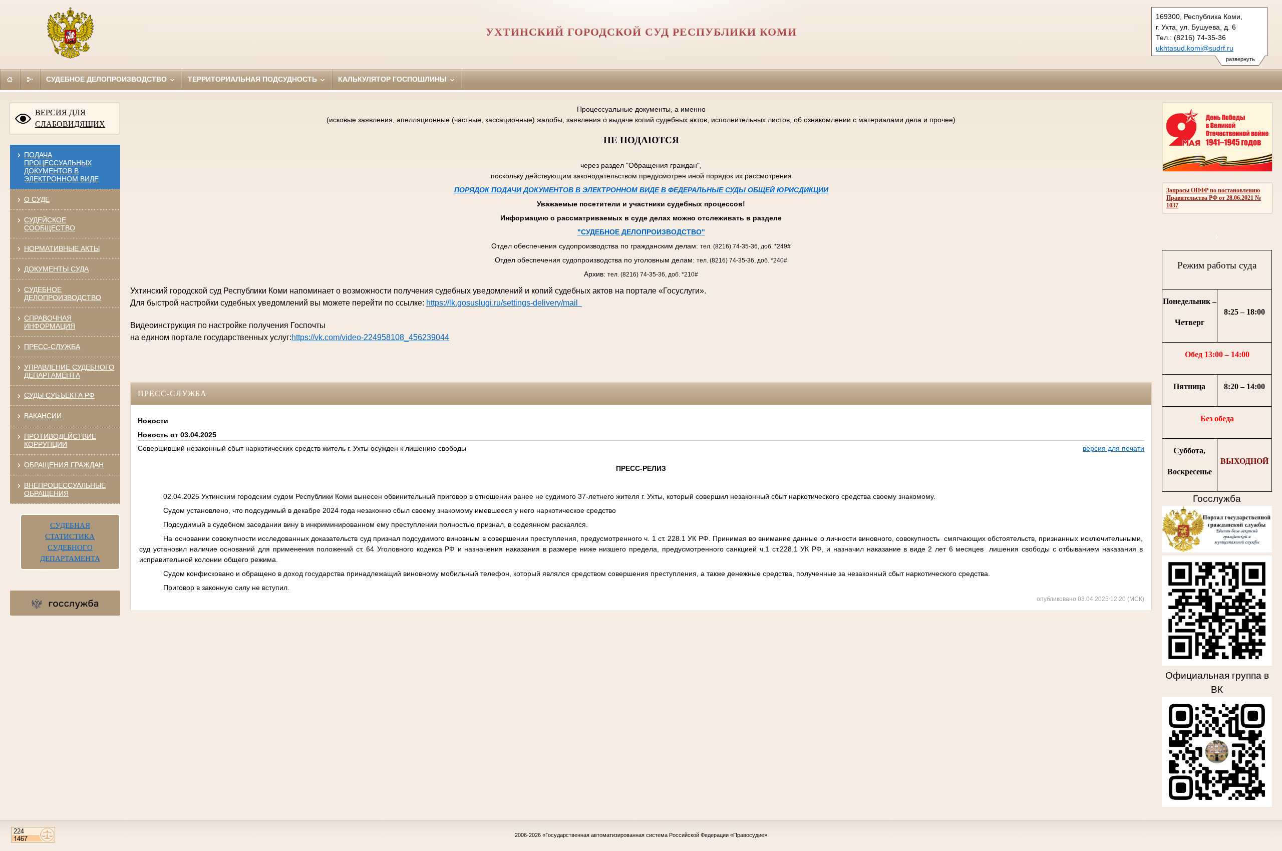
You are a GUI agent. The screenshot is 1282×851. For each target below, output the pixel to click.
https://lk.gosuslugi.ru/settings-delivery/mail (504, 303)
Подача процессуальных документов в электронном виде (61, 167)
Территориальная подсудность (253, 79)
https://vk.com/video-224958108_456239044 (370, 337)
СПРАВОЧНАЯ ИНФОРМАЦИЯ (49, 322)
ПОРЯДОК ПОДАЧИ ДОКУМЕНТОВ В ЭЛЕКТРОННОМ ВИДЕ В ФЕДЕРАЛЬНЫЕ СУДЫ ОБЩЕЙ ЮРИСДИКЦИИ (641, 190)
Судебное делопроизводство (107, 79)
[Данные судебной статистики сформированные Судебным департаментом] (1217, 236)
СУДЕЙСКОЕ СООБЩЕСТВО (49, 224)
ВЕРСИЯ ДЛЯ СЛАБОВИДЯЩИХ (70, 118)
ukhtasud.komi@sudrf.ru (1194, 48)
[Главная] (10, 79)
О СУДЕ (37, 199)
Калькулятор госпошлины (393, 79)
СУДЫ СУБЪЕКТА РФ (59, 395)
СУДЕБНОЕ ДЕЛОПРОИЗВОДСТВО (62, 294)
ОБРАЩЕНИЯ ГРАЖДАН (64, 465)
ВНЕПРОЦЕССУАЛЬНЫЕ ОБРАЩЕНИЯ (65, 489)
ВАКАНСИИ (43, 416)
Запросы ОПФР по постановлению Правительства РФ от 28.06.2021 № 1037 (1213, 198)
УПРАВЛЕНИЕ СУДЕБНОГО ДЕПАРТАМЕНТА (69, 371)
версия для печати (1113, 448)
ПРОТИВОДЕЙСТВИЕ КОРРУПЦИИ (60, 440)
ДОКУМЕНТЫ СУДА (56, 269)
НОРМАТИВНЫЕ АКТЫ (62, 248)
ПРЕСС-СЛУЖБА (52, 347)
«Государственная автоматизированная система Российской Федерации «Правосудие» (654, 835)
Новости (153, 421)
